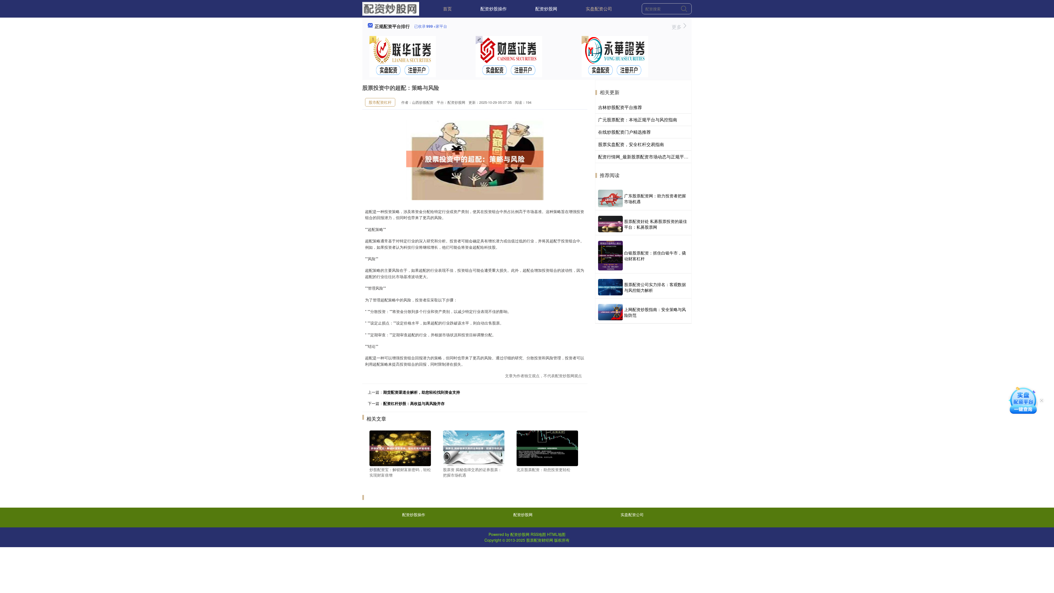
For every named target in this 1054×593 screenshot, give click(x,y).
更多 (677, 26)
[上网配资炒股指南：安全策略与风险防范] (610, 312)
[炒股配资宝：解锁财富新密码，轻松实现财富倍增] (400, 448)
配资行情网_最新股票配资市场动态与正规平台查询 (647, 156)
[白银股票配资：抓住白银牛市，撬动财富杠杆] (610, 256)
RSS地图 (538, 534)
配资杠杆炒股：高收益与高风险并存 (414, 403)
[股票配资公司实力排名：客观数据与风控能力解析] (610, 287)
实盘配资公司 (599, 8)
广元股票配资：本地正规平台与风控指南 (637, 119)
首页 (447, 8)
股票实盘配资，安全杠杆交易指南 (631, 144)
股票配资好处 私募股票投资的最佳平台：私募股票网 (655, 224)
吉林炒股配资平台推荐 (620, 107)
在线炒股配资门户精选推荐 (624, 132)
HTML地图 (556, 534)
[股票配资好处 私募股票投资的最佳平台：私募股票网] (610, 224)
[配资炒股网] (390, 8)
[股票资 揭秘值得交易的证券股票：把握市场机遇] (473, 448)
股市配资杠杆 (380, 102)
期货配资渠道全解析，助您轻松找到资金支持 (421, 392)
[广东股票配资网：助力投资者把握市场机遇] (610, 198)
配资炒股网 (546, 8)
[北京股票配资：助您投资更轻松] (547, 448)
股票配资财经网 (539, 540)
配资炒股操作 (493, 8)
